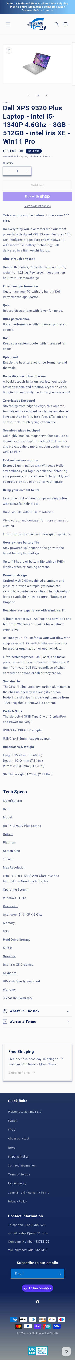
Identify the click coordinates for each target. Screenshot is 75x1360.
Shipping (23, 156)
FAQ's (11, 1129)
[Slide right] (46, 95)
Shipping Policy (19, 1073)
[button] (8, 24)
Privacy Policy (17, 1201)
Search (12, 1120)
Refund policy (17, 1183)
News (11, 1147)
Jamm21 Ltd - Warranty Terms (28, 1192)
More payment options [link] (37, 206)
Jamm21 (31, 1333)
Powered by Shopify (47, 1333)
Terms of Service (19, 1174)
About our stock (19, 1138)
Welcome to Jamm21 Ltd (25, 1111)
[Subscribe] (59, 1274)
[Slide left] (28, 95)
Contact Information (22, 1165)
